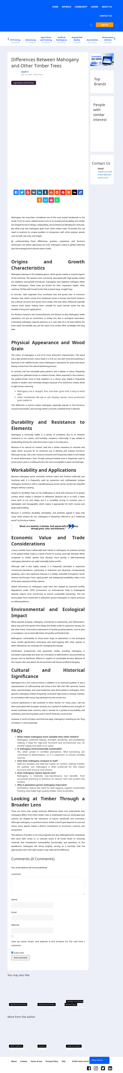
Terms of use (36, 1061)
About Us (107, 6)
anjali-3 (24, 71)
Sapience (66, 6)
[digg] (74, 192)
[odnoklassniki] (39, 200)
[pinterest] (63, 192)
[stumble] (51, 192)
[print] (51, 200)
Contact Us (106, 15)
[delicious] (80, 192)
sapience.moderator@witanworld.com (105, 174)
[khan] (96, 127)
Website (15, 924)
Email (14, 912)
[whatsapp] (57, 200)
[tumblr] (45, 192)
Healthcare (18, 1046)
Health (12, 1046)
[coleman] (112, 143)
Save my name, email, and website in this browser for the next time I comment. (48, 943)
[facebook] (16, 192)
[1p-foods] (112, 127)
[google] (27, 192)
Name (14, 899)
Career (94, 6)
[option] (15, 41)
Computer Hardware (73, 1046)
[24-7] (107, 135)
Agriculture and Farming (46, 40)
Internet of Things (70, 1004)
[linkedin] (39, 192)
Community (81, 6)
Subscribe (18, 952)
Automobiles (92, 41)
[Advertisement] (49, 169)
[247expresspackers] (112, 135)
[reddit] (57, 192)
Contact (23, 1061)
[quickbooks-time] (101, 143)
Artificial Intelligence (61, 40)
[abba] (101, 127)
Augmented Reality (77, 40)
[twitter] (22, 192)
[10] (107, 127)
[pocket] (68, 192)
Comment (16, 874)
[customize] (96, 135)
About (14, 1061)
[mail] (45, 200)
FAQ (63, 1061)
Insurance (42, 1046)
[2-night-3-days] (101, 135)
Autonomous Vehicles (108, 40)
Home (55, 6)
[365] (96, 143)
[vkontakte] (33, 192)
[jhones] (107, 143)
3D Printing (15, 41)
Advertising (30, 41)
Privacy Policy (52, 1061)
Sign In (104, 24)
